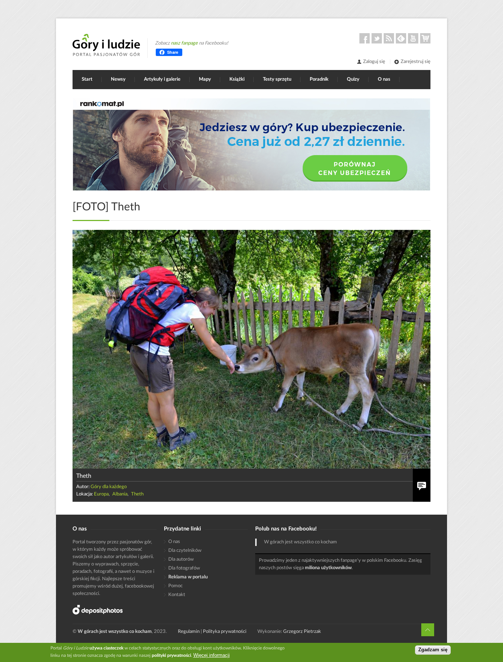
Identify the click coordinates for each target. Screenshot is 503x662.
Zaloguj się (374, 61)
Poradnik (319, 79)
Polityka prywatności (224, 631)
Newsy (118, 79)
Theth (137, 494)
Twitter (377, 38)
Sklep (425, 38)
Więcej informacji (211, 655)
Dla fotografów (184, 568)
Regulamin (189, 631)
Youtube (413, 38)
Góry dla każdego (109, 486)
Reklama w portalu (188, 577)
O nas (384, 79)
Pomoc (175, 586)
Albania (119, 494)
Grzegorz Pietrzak (302, 631)
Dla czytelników (184, 550)
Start (87, 79)
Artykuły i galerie (162, 79)
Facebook (364, 38)
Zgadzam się (432, 650)
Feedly (401, 38)
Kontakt (176, 594)
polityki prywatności (171, 655)
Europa (101, 494)
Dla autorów (181, 559)
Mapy (205, 79)
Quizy (353, 79)
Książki (237, 79)
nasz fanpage (184, 43)
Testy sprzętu (277, 79)
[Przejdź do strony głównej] (106, 45)
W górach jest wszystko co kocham (300, 542)
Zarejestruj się (415, 61)
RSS (389, 38)
